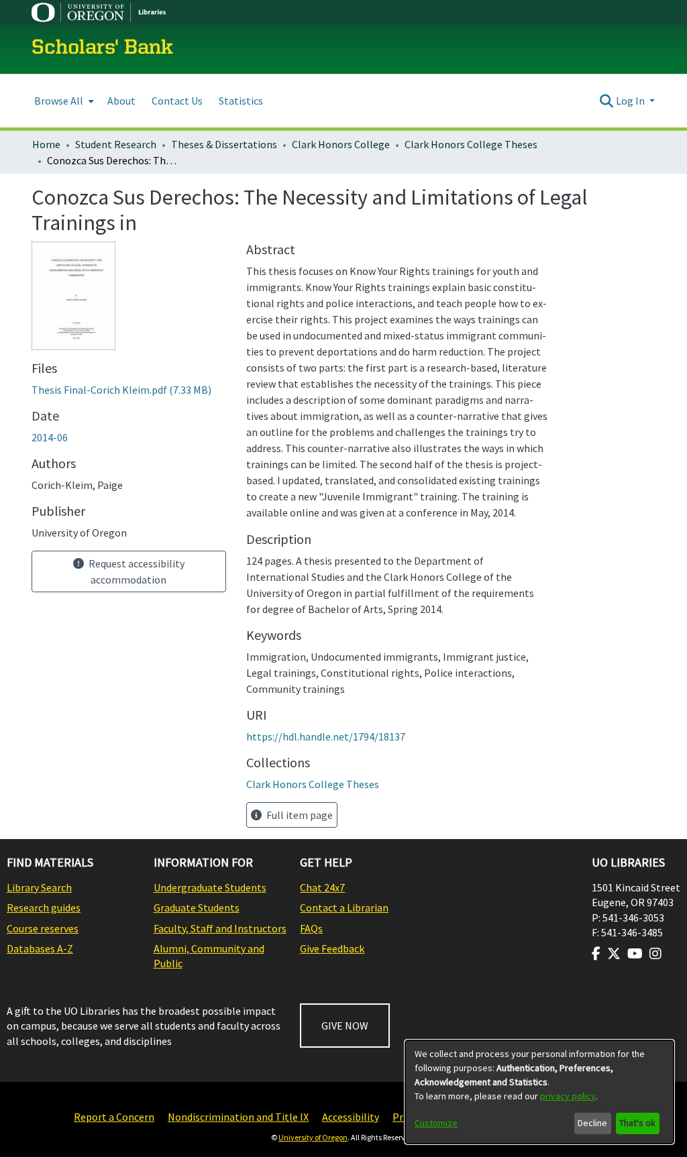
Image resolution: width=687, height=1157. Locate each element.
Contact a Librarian (344, 907)
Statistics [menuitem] (241, 100)
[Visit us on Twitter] (614, 953)
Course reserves (42, 928)
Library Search (39, 887)
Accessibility (350, 1116)
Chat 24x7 (322, 887)
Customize (436, 1123)
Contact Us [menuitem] (177, 100)
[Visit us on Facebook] (596, 953)
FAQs (311, 928)
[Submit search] (606, 101)
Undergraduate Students (210, 887)
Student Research (115, 144)
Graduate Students (197, 907)
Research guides (44, 907)
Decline (592, 1123)
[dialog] (539, 1092)
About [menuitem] (121, 100)
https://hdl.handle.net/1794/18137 (325, 736)
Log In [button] (631, 100)
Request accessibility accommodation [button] (135, 571)
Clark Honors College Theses (471, 144)
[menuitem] (63, 101)
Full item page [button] (298, 815)
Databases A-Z (40, 948)
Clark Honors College (341, 144)
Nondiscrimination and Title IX (238, 1116)
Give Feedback (332, 948)
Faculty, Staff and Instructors (220, 928)
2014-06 (50, 437)
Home (46, 144)
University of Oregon (313, 1137)
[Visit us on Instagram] (655, 953)
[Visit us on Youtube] (635, 953)
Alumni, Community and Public (209, 956)
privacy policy (568, 1096)
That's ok (637, 1123)
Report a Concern (114, 1116)
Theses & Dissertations (224, 144)
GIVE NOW (344, 1025)
